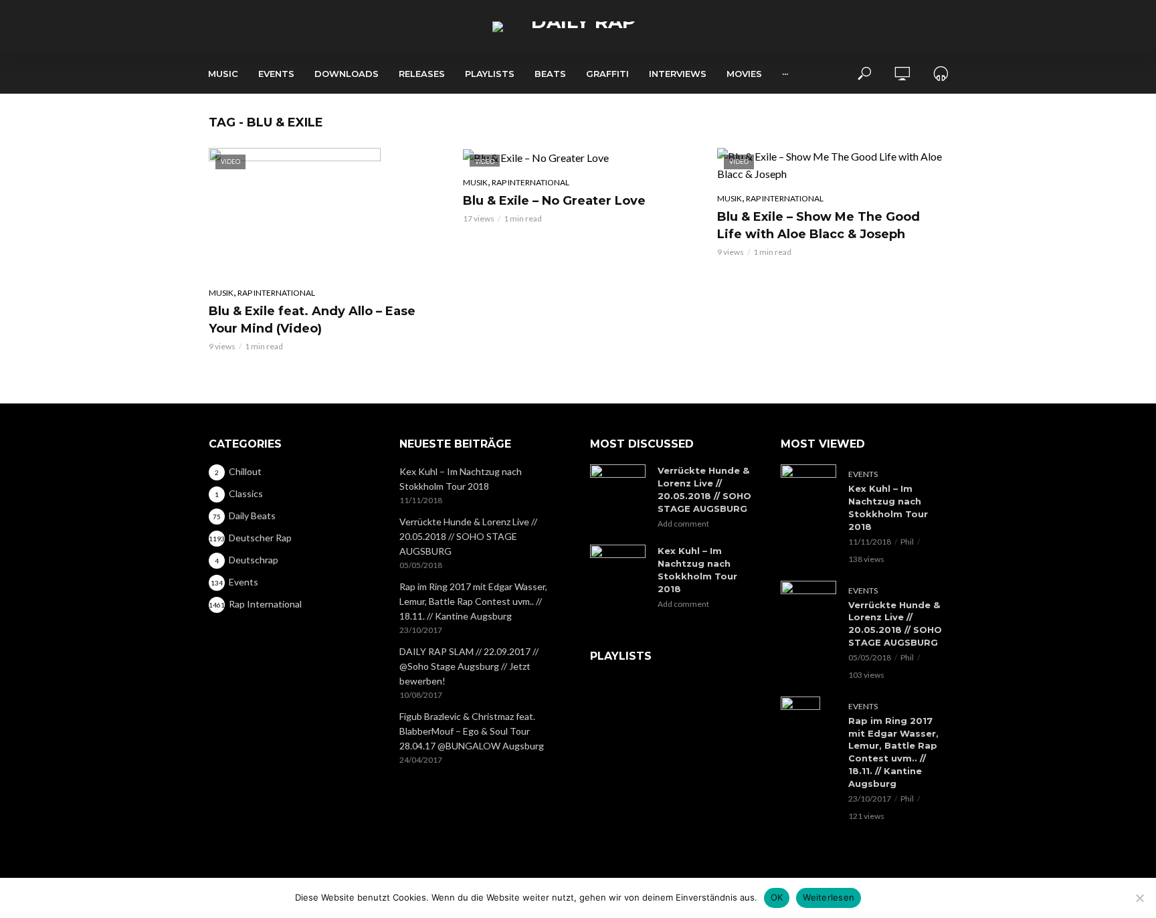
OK (777, 897)
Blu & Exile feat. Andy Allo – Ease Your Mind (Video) (312, 320)
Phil (907, 542)
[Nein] (1139, 898)
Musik (221, 293)
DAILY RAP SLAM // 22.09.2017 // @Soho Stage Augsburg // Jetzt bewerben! (469, 666)
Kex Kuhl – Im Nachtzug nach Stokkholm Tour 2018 (460, 479)
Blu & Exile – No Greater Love (554, 200)
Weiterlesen (828, 897)
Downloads (346, 73)
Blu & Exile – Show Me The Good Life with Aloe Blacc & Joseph (818, 225)
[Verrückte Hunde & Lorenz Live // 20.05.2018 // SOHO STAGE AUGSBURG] (618, 479)
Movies (744, 73)
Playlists (489, 73)
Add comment (683, 524)
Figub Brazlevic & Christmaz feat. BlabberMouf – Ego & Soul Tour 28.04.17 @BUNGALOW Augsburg (471, 731)
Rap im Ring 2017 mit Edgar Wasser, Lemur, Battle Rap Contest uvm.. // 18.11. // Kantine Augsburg (473, 601)
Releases (422, 73)
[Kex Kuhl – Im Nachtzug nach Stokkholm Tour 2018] (618, 560)
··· (785, 73)
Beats (550, 73)
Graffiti (607, 73)
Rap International (276, 293)
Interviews (677, 73)
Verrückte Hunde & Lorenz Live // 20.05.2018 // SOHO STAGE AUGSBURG (468, 536)
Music (223, 73)
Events (276, 73)
